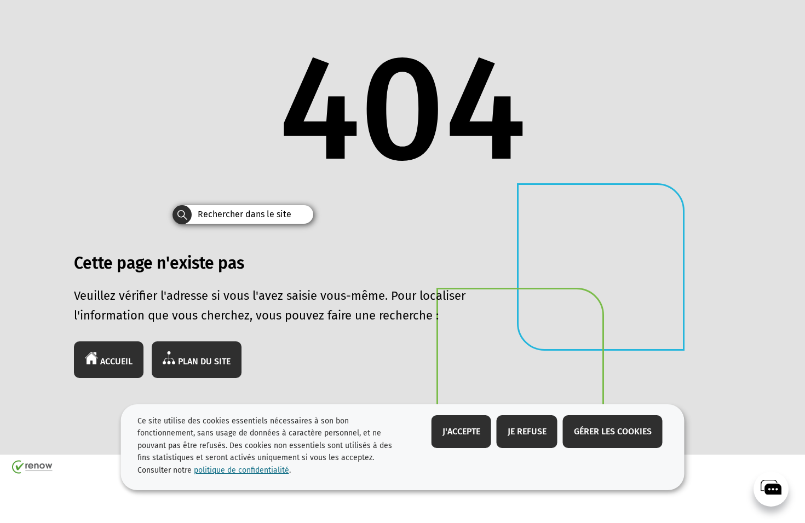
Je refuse (527, 431)
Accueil (115, 361)
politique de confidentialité (241, 470)
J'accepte (461, 431)
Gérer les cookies (613, 431)
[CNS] (771, 489)
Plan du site (203, 361)
